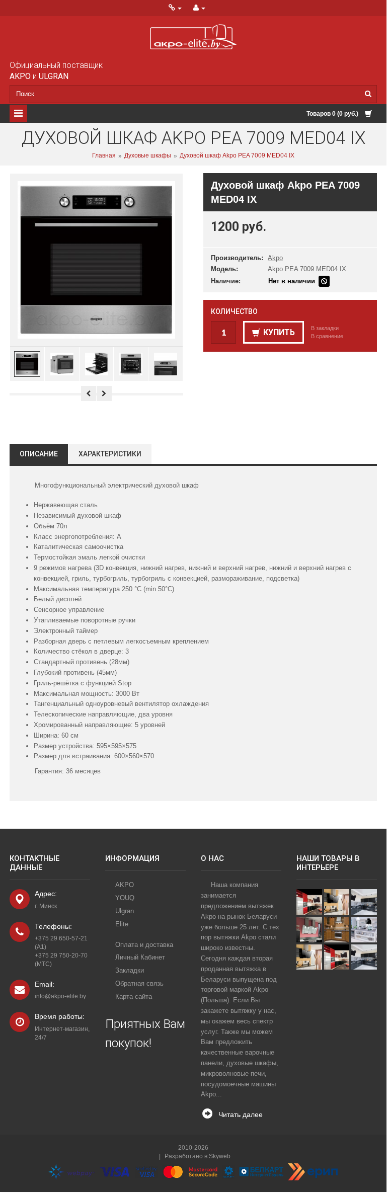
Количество (234, 311)
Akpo (275, 258)
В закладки (325, 328)
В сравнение (327, 336)
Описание (39, 454)
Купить (279, 332)
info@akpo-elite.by (60, 996)
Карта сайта (133, 996)
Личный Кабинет (140, 957)
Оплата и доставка (144, 944)
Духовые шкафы (147, 156)
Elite (121, 924)
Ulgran (124, 911)
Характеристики (110, 454)
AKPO (124, 885)
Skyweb (219, 1156)
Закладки (129, 970)
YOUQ (124, 898)
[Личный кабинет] (199, 8)
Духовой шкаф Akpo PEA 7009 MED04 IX (237, 156)
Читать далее (240, 1114)
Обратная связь (139, 983)
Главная (104, 156)
